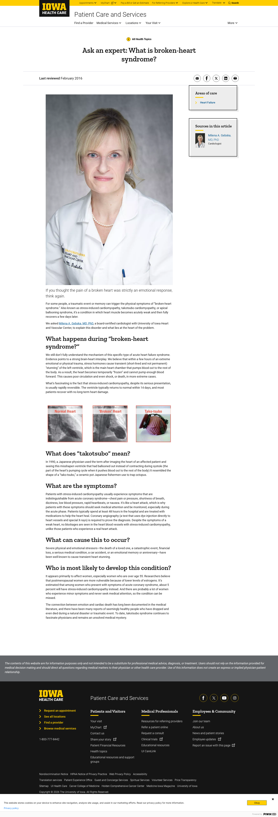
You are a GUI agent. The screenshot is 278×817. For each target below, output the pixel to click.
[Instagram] (235, 698)
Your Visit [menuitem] (152, 23)
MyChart (96, 727)
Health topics (98, 751)
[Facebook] (203, 698)
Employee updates (205, 739)
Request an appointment (60, 710)
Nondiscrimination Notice (53, 774)
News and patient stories (208, 733)
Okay (257, 802)
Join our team (201, 721)
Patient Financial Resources (107, 745)
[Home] (54, 8)
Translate (216, 2)
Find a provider (53, 722)
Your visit (96, 721)
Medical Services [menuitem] (107, 23)
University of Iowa (187, 786)
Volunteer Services (162, 780)
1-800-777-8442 (49, 739)
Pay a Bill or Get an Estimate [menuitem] (135, 3)
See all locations (54, 716)
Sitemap (44, 786)
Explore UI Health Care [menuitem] (193, 3)
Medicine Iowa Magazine (161, 786)
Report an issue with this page (211, 745)
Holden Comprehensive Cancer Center (123, 786)
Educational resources (155, 745)
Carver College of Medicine (84, 786)
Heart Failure (207, 102)
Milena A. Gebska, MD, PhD (76, 323)
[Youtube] (224, 698)
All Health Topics (141, 39)
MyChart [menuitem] (105, 3)
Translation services (50, 780)
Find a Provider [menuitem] (83, 23)
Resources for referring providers (161, 721)
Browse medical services (60, 728)
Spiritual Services (139, 780)
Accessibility (140, 774)
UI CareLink (148, 751)
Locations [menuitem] (132, 23)
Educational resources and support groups (112, 759)
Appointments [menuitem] (86, 3)
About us (198, 727)
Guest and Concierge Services (111, 780)
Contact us (97, 733)
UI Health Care (59, 786)
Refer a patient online (154, 727)
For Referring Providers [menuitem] (163, 3)
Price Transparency (185, 780)
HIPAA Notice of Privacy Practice (88, 774)
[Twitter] (214, 698)
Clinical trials (149, 739)
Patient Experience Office (78, 780)
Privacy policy (11, 808)
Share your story (101, 739)
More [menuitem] (231, 23)
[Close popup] (273, 799)
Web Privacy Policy (120, 774)
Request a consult (152, 733)
